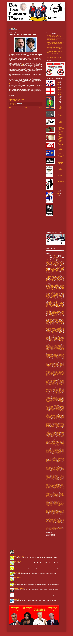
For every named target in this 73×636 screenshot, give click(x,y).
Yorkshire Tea (47, 478)
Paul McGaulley (51, 515)
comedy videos (51, 389)
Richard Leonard (51, 375)
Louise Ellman (55, 364)
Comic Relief (60, 488)
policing (57, 280)
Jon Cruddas (60, 500)
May (58, 101)
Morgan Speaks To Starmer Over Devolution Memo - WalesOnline (54, 44)
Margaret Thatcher (61, 416)
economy (47, 314)
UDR (59, 344)
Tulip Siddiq (48, 448)
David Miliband (51, 431)
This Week (52, 524)
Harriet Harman (48, 372)
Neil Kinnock (58, 470)
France (59, 352)
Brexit (61, 257)
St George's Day (61, 444)
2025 (58, 82)
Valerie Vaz (53, 527)
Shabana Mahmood (54, 318)
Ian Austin (61, 304)
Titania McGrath (57, 524)
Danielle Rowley (54, 454)
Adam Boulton (57, 450)
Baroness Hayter (53, 452)
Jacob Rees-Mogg (48, 326)
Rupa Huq (59, 420)
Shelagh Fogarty (55, 400)
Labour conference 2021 (58, 373)
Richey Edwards (56, 277)
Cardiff (62, 347)
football (47, 283)
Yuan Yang (52, 478)
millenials (47, 450)
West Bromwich (57, 376)
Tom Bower (61, 524)
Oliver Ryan (52, 514)
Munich (62, 440)
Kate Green (50, 397)
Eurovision (50, 457)
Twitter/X (50, 527)
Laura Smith (60, 358)
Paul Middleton (56, 515)
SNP (62, 295)
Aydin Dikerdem (61, 480)
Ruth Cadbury (47, 519)
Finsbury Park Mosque (53, 380)
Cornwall (56, 379)
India (60, 363)
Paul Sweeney (53, 472)
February (59, 106)
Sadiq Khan (48, 264)
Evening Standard (56, 492)
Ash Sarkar (49, 302)
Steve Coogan (57, 476)
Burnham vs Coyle (12, 98)
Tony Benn (56, 477)
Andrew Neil (53, 307)
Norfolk (55, 303)
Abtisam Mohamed (51, 450)
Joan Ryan (47, 414)
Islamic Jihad (59, 460)
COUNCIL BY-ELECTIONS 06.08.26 (19, 561)
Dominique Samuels (61, 431)
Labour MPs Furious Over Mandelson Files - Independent (55, 42)
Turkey (60, 477)
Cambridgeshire (56, 319)
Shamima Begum (56, 330)
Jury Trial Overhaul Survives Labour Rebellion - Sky (54, 56)
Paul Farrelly (48, 419)
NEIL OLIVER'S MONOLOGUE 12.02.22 (60, 149)
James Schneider (52, 497)
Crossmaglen (51, 407)
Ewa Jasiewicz (61, 492)
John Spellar (56, 500)
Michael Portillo (53, 469)
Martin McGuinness (54, 398)
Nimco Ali (55, 513)
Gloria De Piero (57, 411)
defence (62, 425)
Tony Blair (62, 272)
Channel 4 (51, 391)
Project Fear (61, 419)
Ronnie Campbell (57, 385)
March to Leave (56, 374)
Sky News (61, 327)
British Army (56, 281)
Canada (56, 336)
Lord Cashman (51, 467)
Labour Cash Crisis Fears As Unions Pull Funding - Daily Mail (55, 54)
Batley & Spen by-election (54, 332)
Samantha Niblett (56, 519)
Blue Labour (61, 406)
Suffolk (55, 323)
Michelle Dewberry (53, 510)
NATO (59, 417)
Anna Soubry (56, 346)
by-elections (57, 289)
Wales (61, 269)
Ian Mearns (54, 495)
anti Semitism (55, 264)
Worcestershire (48, 331)
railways (59, 366)
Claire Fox (60, 391)
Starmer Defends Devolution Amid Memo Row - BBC (54, 47)
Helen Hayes (61, 494)
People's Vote (62, 287)
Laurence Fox (61, 326)
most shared (50, 263)
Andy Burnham (57, 271)
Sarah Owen (54, 520)
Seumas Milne (49, 422)
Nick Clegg (60, 512)
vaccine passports (61, 292)
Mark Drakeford (53, 284)
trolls (60, 331)
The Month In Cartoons (60, 309)
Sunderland (48, 477)
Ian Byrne (59, 394)
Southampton (55, 444)
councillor (47, 528)
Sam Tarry (48, 387)
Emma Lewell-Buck (58, 409)
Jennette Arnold (55, 498)
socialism (62, 290)
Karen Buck (58, 501)
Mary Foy (49, 468)
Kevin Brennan (47, 415)
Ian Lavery (59, 333)
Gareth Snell (57, 410)
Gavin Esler (57, 493)
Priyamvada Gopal (58, 442)
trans (61, 280)
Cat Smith (52, 486)
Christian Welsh (62, 487)
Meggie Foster (58, 468)
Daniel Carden (50, 489)
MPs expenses (49, 398)
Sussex (54, 283)
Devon (58, 307)
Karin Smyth (58, 435)
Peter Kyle (62, 349)
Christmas (53, 370)
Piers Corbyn (57, 419)
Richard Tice (57, 475)
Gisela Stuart (47, 411)
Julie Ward (50, 463)
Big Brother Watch (59, 483)
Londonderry (61, 383)
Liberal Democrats (53, 286)
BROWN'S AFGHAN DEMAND (60, 146)
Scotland (57, 265)
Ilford (62, 433)
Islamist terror (60, 284)
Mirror (49, 399)
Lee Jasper (51, 502)
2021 (58, 190)
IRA (61, 263)
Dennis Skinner (62, 340)
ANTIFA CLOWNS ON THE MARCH (61, 182)
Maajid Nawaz (50, 374)
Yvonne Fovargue (53, 449)
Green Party (61, 297)
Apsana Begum (61, 346)
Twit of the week (49, 366)
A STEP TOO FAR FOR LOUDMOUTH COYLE (61, 156)
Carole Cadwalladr (54, 429)
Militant (52, 511)
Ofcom (49, 514)
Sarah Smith (59, 520)
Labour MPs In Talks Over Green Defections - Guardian (55, 46)
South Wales (60, 278)
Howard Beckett (48, 413)
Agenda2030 (47, 451)
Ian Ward (63, 495)
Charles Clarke (62, 486)
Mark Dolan (56, 505)
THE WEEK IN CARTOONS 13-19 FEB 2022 (61, 128)
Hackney (51, 394)
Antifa (57, 304)
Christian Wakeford (60, 453)
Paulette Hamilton (59, 472)
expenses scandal (61, 389)
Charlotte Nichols (48, 370)
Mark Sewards (55, 506)
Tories (53, 260)
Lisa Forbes (53, 437)
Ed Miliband (58, 276)
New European (56, 512)
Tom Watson (58, 298)
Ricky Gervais (59, 399)
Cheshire (47, 296)
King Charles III (53, 415)
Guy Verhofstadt (59, 341)
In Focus (56, 357)
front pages (52, 426)
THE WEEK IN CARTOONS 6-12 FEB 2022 (61, 152)
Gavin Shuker (51, 393)
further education (54, 355)
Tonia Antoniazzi (55, 344)
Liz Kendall (57, 437)
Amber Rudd (52, 405)
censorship (62, 277)
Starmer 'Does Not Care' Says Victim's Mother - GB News (55, 40)
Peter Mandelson (60, 302)
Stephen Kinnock (50, 361)
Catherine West (61, 368)
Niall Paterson (47, 471)
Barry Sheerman (48, 347)
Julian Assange (54, 435)
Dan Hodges (62, 407)
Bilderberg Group (61, 428)
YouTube (56, 335)
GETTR (46, 458)
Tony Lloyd (51, 401)
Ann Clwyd (60, 405)
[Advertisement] (35, 23)
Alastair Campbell (54, 297)
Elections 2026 (61, 379)
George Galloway (48, 295)
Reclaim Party (60, 359)
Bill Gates (62, 361)
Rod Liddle (62, 475)
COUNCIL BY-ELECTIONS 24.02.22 (60, 115)
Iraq (46, 348)
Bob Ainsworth (61, 484)
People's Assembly (61, 515)
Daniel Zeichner (50, 392)
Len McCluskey (61, 336)
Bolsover (47, 485)
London (12, 104)
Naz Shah (52, 327)
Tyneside (62, 388)
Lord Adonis (60, 296)
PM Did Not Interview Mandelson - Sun (52, 39)
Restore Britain (50, 443)
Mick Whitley (59, 510)
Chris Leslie (56, 391)
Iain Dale (50, 342)
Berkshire (47, 336)
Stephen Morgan (48, 522)
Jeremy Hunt (54, 396)
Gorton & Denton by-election (51, 341)
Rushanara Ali (55, 443)
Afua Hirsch (61, 450)
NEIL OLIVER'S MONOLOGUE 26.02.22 (60, 108)
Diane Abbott (62, 262)
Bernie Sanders (49, 368)
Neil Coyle (14, 104)
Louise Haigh (47, 384)
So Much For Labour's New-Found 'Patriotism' (16, 99)
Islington (61, 324)
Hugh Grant (54, 433)
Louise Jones (60, 503)
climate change (56, 290)
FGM (53, 457)
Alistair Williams (57, 377)
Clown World (56, 488)
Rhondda (62, 474)
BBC (58, 268)
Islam (48, 278)
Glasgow (54, 333)
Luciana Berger (61, 364)
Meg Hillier (53, 468)
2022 (58, 87)
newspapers (60, 528)
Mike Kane (63, 510)
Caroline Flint (48, 324)
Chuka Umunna (48, 316)
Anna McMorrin (51, 428)
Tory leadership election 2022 (55, 526)
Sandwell (60, 519)
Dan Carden (58, 407)
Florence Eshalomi (51, 410)
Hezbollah (51, 459)
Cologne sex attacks (48, 454)
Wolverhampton (57, 424)
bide (63, 527)
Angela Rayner (51, 265)
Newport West (52, 384)
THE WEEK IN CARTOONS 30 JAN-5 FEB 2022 (60, 173)
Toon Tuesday (56, 263)
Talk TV (57, 523)
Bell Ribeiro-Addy (54, 352)
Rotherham (50, 344)
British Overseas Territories (50, 379)
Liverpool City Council (61, 397)
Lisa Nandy (56, 287)
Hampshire (59, 300)
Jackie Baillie (57, 496)
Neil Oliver (47, 285)
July (58, 97)
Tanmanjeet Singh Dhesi (59, 422)
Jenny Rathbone (60, 498)
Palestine (61, 281)
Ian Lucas (58, 433)
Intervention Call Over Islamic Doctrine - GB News (54, 48)
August (59, 96)
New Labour (62, 417)
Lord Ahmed (51, 503)
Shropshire (52, 350)
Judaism (50, 364)
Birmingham (51, 287)
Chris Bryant (53, 296)
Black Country (52, 336)
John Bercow (52, 305)
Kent (50, 283)
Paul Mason (60, 441)
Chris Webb (51, 487)
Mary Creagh (62, 348)
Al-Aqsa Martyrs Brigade (53, 451)
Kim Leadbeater (59, 436)
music (50, 339)
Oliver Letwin (54, 418)
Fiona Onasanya (48, 333)
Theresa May (53, 298)
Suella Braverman (58, 445)
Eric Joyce (52, 492)
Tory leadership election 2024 (58, 401)
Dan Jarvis (48, 408)
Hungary (51, 495)
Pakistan (52, 337)
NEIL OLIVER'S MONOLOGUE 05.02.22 (60, 169)
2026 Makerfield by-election (49, 356)
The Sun (50, 446)
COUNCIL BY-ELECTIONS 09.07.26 (19, 567)
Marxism (61, 305)
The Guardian (52, 328)
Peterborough (60, 303)
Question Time (49, 323)
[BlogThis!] (18, 103)
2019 (58, 193)
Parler (52, 365)
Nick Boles (51, 471)
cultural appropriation (57, 361)
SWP (58, 443)
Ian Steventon (59, 495)
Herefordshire (49, 433)
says (22, 64)
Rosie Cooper (50, 400)
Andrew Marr (61, 321)
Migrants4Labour (58, 469)
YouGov (47, 305)
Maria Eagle (52, 505)
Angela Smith (48, 352)
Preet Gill (58, 474)
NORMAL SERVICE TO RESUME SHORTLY (61, 166)
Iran (62, 316)
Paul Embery (61, 384)
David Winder (59, 454)
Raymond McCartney (52, 518)
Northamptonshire (48, 365)
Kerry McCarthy (49, 436)
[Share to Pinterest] (21, 103)
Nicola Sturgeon (49, 290)
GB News (52, 272)
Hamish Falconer (52, 494)
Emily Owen (47, 492)
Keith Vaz (50, 358)
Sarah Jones (50, 520)
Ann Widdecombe (51, 406)
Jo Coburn (56, 372)
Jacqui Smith (61, 496)
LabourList (47, 502)
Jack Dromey (54, 381)
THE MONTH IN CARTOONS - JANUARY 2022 (60, 179)
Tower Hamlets (61, 423)
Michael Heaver (48, 469)
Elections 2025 (48, 371)
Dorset (48, 357)
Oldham (63, 471)
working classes (49, 310)
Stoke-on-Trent (53, 445)
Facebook (51, 289)
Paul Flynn (52, 419)
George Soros (61, 380)
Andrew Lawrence (59, 427)
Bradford (52, 347)
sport (46, 303)
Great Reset (51, 303)
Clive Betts (52, 488)
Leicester (56, 305)
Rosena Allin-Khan (57, 337)
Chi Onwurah (50, 453)
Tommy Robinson (62, 354)
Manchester (47, 297)
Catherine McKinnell (57, 486)
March (59, 104)
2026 (58, 81)
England (61, 307)
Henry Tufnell (47, 495)
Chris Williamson (60, 315)
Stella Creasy (53, 309)
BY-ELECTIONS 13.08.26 (17, 583)
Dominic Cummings (50, 292)
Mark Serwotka (50, 506)
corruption (57, 425)
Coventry (47, 322)
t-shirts (51, 529)
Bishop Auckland (56, 484)
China (48, 286)
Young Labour (60, 527)
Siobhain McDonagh (51, 521)
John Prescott (54, 462)
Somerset (47, 328)
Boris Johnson (48, 258)
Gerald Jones (47, 494)
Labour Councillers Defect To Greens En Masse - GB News (55, 38)
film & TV (54, 315)
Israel (56, 292)
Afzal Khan (51, 340)
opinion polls (58, 293)
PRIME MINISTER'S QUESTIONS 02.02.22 (60, 185)
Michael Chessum (52, 509)
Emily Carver (53, 432)
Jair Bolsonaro (47, 497)
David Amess (61, 370)
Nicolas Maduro (51, 513)
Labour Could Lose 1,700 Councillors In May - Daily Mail (55, 36)
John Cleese (49, 462)
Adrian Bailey (47, 390)
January (59, 188)
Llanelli (62, 502)
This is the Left (55, 423)
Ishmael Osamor (55, 460)
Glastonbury (52, 411)
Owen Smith (58, 349)
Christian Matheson (56, 487)
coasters (56, 478)
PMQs (59, 267)
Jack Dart (53, 496)
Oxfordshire (49, 330)
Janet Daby (47, 498)
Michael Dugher (58, 509)
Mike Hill (63, 469)
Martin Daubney (51, 440)
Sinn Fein (57, 350)
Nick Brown (55, 471)
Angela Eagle (56, 405)
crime (53, 270)
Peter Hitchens (54, 399)
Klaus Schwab (51, 373)
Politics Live (47, 306)
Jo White (49, 500)
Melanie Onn (61, 374)
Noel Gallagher (60, 513)
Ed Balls (60, 392)
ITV (60, 459)
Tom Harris (62, 446)
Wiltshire (47, 389)
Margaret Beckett (57, 439)
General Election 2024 (56, 316)
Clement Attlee (48, 488)
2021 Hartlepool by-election (57, 345)
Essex (48, 293)
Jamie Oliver (57, 497)
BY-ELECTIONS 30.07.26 (18, 572)
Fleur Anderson (48, 493)
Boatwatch (62, 271)
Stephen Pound (53, 522)
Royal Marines (61, 518)
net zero (48, 307)
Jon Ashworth (56, 322)
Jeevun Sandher (55, 461)
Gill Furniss (50, 458)
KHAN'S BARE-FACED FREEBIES (61, 125)
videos (47, 256)
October (59, 92)
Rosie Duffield (48, 318)
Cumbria (61, 332)
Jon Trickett (51, 414)
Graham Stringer (61, 371)
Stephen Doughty (57, 365)
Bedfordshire (62, 356)
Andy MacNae (50, 480)
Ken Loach (63, 435)
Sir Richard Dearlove (58, 521)
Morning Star (48, 470)
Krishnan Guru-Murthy (59, 415)
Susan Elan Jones (52, 523)
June (59, 99)
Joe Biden (48, 271)
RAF (46, 420)
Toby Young (58, 446)
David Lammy (52, 268)
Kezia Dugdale (62, 501)
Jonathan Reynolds (52, 382)
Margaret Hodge (56, 416)
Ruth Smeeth (62, 385)
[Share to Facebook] (20, 103)
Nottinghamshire (54, 294)
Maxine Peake (55, 417)
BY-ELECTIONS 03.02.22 (60, 176)
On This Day (53, 267)
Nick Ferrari (52, 321)
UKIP (62, 330)
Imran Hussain (57, 413)
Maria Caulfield (47, 505)
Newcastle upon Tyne (49, 441)
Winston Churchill (62, 350)
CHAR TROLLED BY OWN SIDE (60, 134)
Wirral (62, 448)
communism (49, 274)
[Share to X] (19, 103)
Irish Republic (50, 348)
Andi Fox (60, 479)
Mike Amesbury (49, 349)
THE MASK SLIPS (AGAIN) (60, 132)
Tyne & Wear (55, 366)
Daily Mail (57, 370)
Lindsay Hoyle (53, 383)
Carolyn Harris (59, 452)
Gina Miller (61, 410)
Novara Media (59, 342)
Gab (57, 380)
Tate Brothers (60, 523)
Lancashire (52, 280)
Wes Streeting (57, 285)
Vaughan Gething (48, 376)
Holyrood (55, 394)
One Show (58, 514)
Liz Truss (57, 383)
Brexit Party (62, 274)
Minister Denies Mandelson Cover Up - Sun (53, 35)
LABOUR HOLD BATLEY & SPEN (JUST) (19, 550)
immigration (59, 260)
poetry (63, 528)
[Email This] (17, 103)
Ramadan (47, 518)
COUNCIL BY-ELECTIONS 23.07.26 (19, 556)
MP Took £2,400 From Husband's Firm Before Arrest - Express (55, 52)
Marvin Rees (60, 398)
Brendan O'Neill (51, 485)
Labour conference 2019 (56, 348)
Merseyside (47, 337)
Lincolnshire (49, 313)
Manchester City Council (50, 439)
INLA (58, 459)
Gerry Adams (47, 394)
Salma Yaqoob (62, 443)
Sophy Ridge (53, 306)
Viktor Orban (53, 448)
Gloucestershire (61, 314)
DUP (55, 407)
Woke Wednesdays (58, 279)
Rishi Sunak (49, 275)
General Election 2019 (54, 269)
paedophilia (61, 335)
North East (60, 471)
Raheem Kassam (50, 420)
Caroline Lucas (57, 340)
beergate (63, 344)
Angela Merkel (56, 367)
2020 (58, 191)
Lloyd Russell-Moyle (55, 313)
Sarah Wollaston (58, 387)
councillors (59, 283)
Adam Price (62, 403)
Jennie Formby (60, 461)
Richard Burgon (53, 278)
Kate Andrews (56, 414)
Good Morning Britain (55, 324)
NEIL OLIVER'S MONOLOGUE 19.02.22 (60, 122)
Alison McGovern (53, 390)
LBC (51, 277)
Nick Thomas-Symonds (49, 354)
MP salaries (50, 504)
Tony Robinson (48, 526)
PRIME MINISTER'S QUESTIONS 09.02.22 (60, 163)
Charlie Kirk (60, 429)
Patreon (63, 418)
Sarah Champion (53, 387)
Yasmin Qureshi (48, 449)
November (59, 91)
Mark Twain (62, 506)
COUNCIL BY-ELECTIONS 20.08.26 (19, 577)
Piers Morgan (55, 301)
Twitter (13, 91)
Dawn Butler (61, 294)
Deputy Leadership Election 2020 (54, 312)
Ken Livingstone (55, 397)
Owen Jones (57, 272)
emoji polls (55, 389)
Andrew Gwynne (51, 346)
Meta (62, 468)
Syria (51, 338)
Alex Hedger (51, 479)
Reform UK (58, 288)
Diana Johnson (56, 431)
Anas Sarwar (51, 367)
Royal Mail (57, 518)
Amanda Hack (56, 479)
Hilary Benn (52, 372)
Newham (62, 470)
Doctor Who (52, 408)
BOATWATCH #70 (16, 593)
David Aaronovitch (55, 489)
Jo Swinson (55, 326)
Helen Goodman (57, 494)
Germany (56, 371)
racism (17, 104)
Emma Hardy (62, 432)
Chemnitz (47, 487)
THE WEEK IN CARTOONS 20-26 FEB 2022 (61, 112)
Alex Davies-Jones (48, 427)
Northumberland (49, 418)
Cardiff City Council (48, 429)
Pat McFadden (48, 472)
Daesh (51, 322)
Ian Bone (52, 413)
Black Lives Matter (53, 262)
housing (58, 449)
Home (26, 107)
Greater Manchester (56, 275)
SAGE (56, 321)
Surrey (53, 304)
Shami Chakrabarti (49, 444)
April (59, 102)
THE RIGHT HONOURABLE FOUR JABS (60, 137)
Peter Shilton (50, 474)
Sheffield (51, 335)
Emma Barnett (58, 432)
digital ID (61, 313)
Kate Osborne (61, 414)
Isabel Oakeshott (52, 434)
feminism (62, 285)
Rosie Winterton (48, 476)
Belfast (59, 311)
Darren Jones (56, 362)
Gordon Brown (49, 320)
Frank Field (52, 371)
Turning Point (49, 355)
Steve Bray (58, 388)
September (60, 94)
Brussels (62, 485)
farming (52, 377)
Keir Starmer (55, 256)
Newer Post (11, 107)
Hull (53, 353)
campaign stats (49, 345)
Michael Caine (47, 509)
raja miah (47, 529)
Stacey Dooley (47, 445)
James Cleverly (49, 396)
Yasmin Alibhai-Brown (52, 402)
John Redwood (59, 462)
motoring (59, 402)
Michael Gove (61, 353)
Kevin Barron (55, 358)
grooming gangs (55, 274)
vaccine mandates (60, 355)
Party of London (59, 418)
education (50, 319)
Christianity (47, 407)
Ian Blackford (52, 363)
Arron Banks (56, 480)
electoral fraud (62, 376)
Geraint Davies (61, 393)
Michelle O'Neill (57, 440)
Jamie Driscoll (50, 461)
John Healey (49, 435)
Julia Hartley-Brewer (53, 300)
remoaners (19, 104)
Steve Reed (47, 401)
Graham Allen (54, 458)
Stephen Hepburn (61, 400)
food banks (51, 528)
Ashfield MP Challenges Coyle (14, 100)
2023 (58, 86)
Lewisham (55, 502)
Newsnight (57, 384)
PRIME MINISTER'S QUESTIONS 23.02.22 (60, 119)
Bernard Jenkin (54, 483)
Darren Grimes (50, 362)
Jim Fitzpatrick (60, 396)
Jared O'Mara (60, 381)
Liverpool (50, 301)
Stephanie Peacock (52, 388)
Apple (53, 480)
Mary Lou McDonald (49, 417)
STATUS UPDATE (16, 599)
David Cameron (61, 362)
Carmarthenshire (48, 486)
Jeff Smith (51, 498)
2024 (58, 84)
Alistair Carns (54, 427)
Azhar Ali (56, 428)
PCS (61, 514)
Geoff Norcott (61, 493)
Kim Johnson (54, 436)
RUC (57, 327)
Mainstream (55, 504)
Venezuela (52, 376)
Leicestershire (62, 322)
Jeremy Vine (60, 357)
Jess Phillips (51, 279)
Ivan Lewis (57, 434)
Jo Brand (61, 434)
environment (48, 377)
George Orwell (56, 393)
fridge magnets (48, 426)
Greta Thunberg (49, 353)
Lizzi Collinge (59, 502)
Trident (61, 526)
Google (62, 411)
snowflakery (51, 403)
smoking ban (60, 478)
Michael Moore (48, 510)
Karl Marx (60, 372)
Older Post (40, 107)
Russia (52, 285)
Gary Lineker (62, 352)
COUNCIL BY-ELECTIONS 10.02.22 (60, 159)
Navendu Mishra (53, 470)
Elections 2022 (61, 408)
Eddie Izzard (51, 357)
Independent (47, 434)
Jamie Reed (61, 497)
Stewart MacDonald (58, 522)
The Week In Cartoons (56, 261)
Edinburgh (47, 363)
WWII (52, 424)
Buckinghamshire (55, 368)
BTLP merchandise (61, 367)
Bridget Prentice (57, 485)
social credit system (57, 403)
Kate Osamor (59, 382)
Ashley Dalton (57, 406)
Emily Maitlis (47, 409)
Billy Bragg (50, 484)
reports (10, 83)
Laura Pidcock (62, 310)
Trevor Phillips (62, 365)
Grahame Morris (60, 458)
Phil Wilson (54, 474)
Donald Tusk (56, 408)
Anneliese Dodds (57, 356)
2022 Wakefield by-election (59, 426)
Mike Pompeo (48, 511)
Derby (62, 454)
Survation (53, 422)
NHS (60, 320)
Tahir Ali (52, 477)
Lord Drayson (56, 503)
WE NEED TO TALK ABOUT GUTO (60, 144)
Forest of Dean (53, 493)
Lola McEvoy (47, 503)
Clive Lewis (54, 302)
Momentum (62, 289)
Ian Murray (56, 363)
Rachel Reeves (48, 270)
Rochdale (52, 385)
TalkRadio (54, 295)
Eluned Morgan (48, 432)
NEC (49, 359)
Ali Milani (48, 405)
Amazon (62, 377)
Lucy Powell (47, 327)
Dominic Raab (58, 329)
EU (52, 271)
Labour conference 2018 (49, 466)
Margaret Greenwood (60, 504)
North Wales (47, 309)
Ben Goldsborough (48, 483)
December (59, 89)
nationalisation (56, 528)
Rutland (63, 420)
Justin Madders (55, 463)
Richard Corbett (53, 475)
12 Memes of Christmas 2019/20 (58, 339)
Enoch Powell (47, 380)
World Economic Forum (60, 306)
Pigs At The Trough (52, 442)
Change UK (62, 319)
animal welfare (53, 425)
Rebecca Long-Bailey (50, 288)
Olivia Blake (55, 441)
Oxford (47, 375)
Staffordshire (48, 304)
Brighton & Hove (52, 329)
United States (62, 270)
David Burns (60, 489)
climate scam (49, 315)
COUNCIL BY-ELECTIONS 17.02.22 (60, 140)
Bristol (51, 314)
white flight (54, 529)
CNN (46, 362)
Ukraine (58, 295)
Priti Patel (47, 298)
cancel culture (54, 331)
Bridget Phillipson (57, 347)
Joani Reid (52, 500)
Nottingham (54, 342)
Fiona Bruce (61, 457)
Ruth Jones (51, 519)
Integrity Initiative (48, 496)
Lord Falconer (56, 467)
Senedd (55, 375)
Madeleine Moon (62, 437)
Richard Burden (48, 475)
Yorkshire (62, 264)
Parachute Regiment (54, 359)
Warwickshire (58, 328)
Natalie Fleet (51, 512)
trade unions (54, 311)
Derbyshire (56, 310)
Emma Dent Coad (52, 409)
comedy (55, 338)
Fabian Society (57, 457)
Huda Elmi (54, 459)
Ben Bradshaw (60, 323)
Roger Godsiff (55, 420)
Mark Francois (60, 505)
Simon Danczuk (53, 476)
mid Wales (61, 449)
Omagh (55, 514)
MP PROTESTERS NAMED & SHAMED (19, 588)
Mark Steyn (59, 506)
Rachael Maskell (48, 385)
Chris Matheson (55, 453)
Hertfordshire (55, 320)
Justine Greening (61, 463)
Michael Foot (62, 509)
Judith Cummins (50, 501)
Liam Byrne (56, 353)
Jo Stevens (61, 413)
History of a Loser (48, 381)
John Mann (62, 312)
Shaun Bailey (48, 350)
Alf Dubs (59, 451)
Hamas (63, 329)
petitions (48, 311)
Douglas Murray (56, 392)
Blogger (43, 629)
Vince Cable (58, 448)
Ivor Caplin (62, 394)
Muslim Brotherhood (56, 511)
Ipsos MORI (49, 460)
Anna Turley (58, 390)
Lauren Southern (55, 466)
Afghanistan (47, 340)
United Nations (48, 424)
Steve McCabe (62, 476)
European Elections (49, 281)
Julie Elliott (54, 501)
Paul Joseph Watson (55, 354)
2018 (58, 195)
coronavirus (55, 257)
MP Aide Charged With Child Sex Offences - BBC (54, 57)
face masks (52, 293)
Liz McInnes (60, 466)
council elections (59, 338)
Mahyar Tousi (50, 416)
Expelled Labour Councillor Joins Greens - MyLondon (54, 50)
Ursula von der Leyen (60, 375)
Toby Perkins (54, 446)
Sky (62, 521)
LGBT (48, 272)
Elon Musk (55, 314)
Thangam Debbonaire (48, 423)
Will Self (57, 527)
